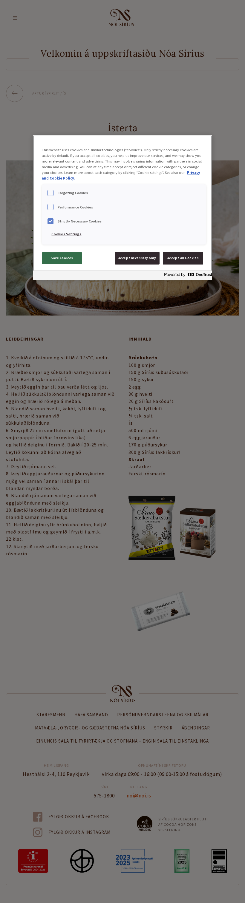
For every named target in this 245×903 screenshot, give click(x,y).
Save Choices (62, 258)
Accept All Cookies (183, 258)
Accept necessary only (137, 258)
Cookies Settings (66, 234)
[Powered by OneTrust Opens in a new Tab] (186, 276)
